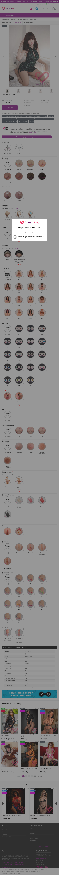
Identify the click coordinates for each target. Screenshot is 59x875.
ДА (25, 232)
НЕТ (33, 232)
